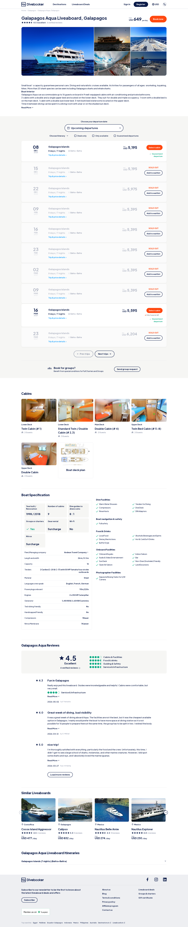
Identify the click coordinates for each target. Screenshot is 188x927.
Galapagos (32, 10)
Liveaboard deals (146, 889)
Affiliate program (110, 906)
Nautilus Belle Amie (107, 829)
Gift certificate (146, 898)
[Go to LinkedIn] (165, 880)
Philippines (84, 923)
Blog (104, 893)
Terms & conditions (111, 898)
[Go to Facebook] (147, 880)
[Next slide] (166, 812)
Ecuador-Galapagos (55, 923)
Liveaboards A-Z (119, 923)
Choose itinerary (57, 136)
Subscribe (29, 900)
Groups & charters (147, 893)
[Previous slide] (21, 812)
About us (106, 889)
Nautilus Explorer (142, 829)
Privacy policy (108, 902)
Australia (93, 923)
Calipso (63, 829)
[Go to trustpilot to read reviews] (51, 912)
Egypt (35, 923)
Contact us (107, 910)
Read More (26, 107)
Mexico (100, 824)
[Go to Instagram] (156, 880)
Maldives (42, 923)
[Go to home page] (32, 4)
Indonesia (68, 923)
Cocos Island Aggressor (36, 829)
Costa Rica (29, 824)
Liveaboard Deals (81, 4)
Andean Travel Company (75, 552)
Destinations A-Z (104, 923)
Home (23, 10)
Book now (158, 19)
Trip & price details (56, 155)
